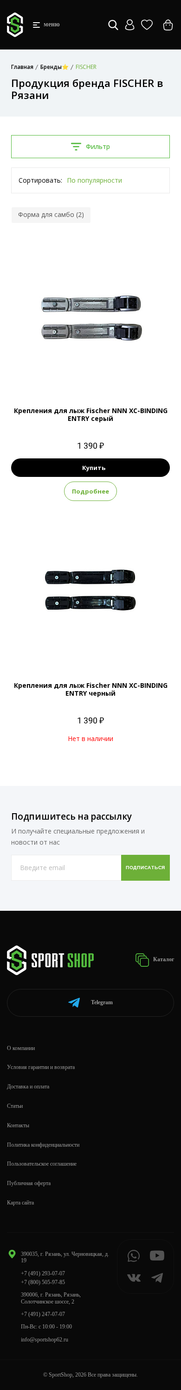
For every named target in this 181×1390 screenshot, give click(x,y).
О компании (21, 1048)
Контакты (18, 1125)
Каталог (163, 959)
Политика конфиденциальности (43, 1145)
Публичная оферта (29, 1183)
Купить (93, 467)
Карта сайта (20, 1202)
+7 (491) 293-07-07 (43, 1273)
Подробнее (90, 491)
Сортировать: (40, 180)
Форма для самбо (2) (51, 214)
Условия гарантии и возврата (41, 1067)
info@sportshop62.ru (44, 1339)
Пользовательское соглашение (42, 1164)
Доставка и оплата (28, 1086)
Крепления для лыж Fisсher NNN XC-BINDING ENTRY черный (91, 689)
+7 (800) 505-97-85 (43, 1282)
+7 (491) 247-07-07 (43, 1314)
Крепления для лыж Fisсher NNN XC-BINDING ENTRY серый (91, 414)
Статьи (15, 1106)
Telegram (102, 1002)
